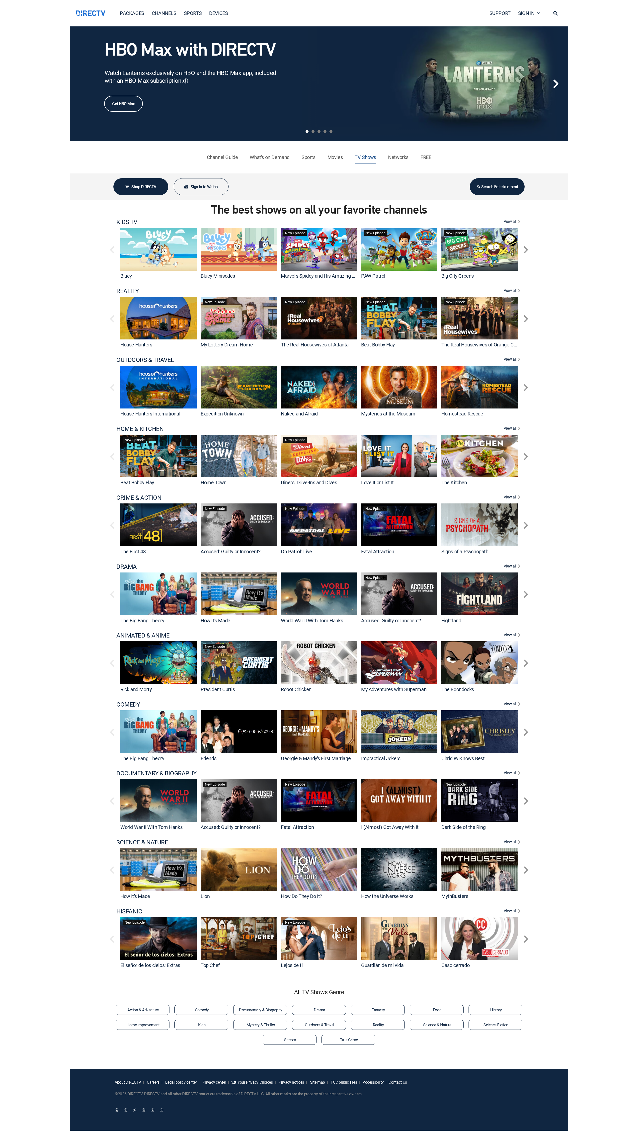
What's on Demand (270, 157)
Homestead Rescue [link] (462, 413)
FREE (425, 157)
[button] (555, 13)
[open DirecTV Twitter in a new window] (135, 1110)
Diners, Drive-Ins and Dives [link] (309, 482)
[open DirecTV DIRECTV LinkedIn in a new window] (117, 1110)
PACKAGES (132, 13)
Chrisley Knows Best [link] (462, 758)
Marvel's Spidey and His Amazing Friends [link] (324, 275)
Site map (317, 1082)
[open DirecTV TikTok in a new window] (161, 1110)
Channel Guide (222, 157)
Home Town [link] (213, 482)
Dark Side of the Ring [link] (463, 827)
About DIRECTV (128, 1082)
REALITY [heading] (127, 291)
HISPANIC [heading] (129, 911)
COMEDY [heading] (128, 704)
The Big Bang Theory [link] (142, 620)
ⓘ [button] (185, 81)
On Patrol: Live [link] (296, 551)
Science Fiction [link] (495, 1025)
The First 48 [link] (133, 551)
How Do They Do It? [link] (301, 896)
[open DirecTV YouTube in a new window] (153, 1110)
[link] (158, 249)
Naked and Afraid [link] (299, 413)
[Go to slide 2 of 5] (313, 131)
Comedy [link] (202, 1010)
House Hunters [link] (136, 344)
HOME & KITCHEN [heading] (139, 429)
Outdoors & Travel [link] (319, 1025)
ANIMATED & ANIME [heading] (142, 635)
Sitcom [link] (290, 1040)
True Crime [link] (349, 1040)
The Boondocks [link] (457, 689)
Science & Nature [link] (437, 1025)
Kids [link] (201, 1025)
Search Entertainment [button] (499, 186)
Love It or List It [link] (377, 482)
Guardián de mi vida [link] (382, 965)
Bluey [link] (126, 275)
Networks (398, 157)
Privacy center (214, 1082)
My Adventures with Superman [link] (393, 689)
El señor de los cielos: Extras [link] (150, 965)
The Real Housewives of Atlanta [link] (315, 344)
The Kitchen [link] (454, 482)
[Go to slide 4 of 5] (324, 131)
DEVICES (218, 13)
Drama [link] (319, 1010)
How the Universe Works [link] (387, 896)
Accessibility (373, 1082)
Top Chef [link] (210, 965)
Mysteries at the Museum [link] (388, 413)
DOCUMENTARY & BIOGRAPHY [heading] (156, 773)
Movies (335, 157)
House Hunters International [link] (150, 413)
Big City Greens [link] (457, 275)
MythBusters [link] (454, 896)
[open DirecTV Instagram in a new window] (144, 1110)
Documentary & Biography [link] (260, 1010)
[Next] (556, 84)
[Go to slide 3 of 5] (319, 131)
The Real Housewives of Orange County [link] (483, 344)
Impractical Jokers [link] (380, 758)
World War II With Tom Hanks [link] (312, 620)
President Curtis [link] (218, 689)
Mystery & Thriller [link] (260, 1025)
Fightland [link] (451, 620)
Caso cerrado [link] (455, 965)
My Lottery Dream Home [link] (227, 344)
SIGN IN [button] (526, 13)
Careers (153, 1082)
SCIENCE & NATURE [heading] (142, 842)
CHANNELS (164, 13)
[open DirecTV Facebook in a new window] (126, 1110)
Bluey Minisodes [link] (218, 275)
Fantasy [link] (378, 1010)
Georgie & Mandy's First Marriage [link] (316, 758)
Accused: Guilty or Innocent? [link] (230, 551)
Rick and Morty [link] (136, 689)
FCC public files (343, 1082)
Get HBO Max (123, 103)
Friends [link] (208, 758)
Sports (309, 157)
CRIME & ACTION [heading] (138, 497)
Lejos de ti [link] (292, 965)
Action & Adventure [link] (143, 1010)
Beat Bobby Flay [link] (378, 344)
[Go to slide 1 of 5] (307, 131)
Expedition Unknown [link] (222, 413)
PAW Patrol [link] (373, 275)
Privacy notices (291, 1082)
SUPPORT (500, 13)
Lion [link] (205, 896)
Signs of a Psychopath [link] (464, 551)
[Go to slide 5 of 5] (330, 131)
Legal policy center (180, 1082)
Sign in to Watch (204, 186)
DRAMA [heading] (126, 566)
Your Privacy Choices (255, 1082)
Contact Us (398, 1082)
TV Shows (365, 157)
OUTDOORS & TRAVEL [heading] (145, 360)
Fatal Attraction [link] (377, 551)
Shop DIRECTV (143, 186)
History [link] (496, 1010)
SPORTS (193, 13)
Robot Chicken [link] (296, 689)
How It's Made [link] (215, 620)
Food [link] (437, 1010)
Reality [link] (378, 1025)
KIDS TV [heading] (126, 222)
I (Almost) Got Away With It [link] (389, 827)
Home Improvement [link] (143, 1025)
